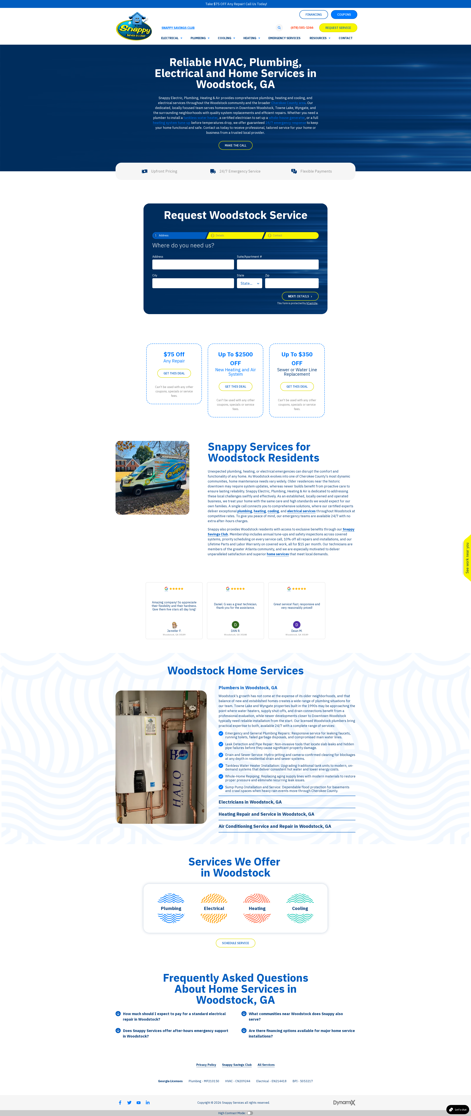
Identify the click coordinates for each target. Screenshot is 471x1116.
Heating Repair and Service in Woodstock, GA (266, 814)
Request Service (338, 28)
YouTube (138, 1102)
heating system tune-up (171, 123)
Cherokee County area (288, 103)
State (240, 275)
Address (157, 256)
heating (260, 511)
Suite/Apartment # (249, 256)
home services (278, 554)
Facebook (120, 1102)
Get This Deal (174, 373)
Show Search (279, 27)
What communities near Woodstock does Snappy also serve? (296, 1016)
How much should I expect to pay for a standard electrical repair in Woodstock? (174, 1016)
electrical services (301, 511)
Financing (314, 14)
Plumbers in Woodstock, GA (248, 688)
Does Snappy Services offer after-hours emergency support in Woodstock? (175, 1033)
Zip (267, 275)
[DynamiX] (344, 1103)
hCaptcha (312, 303)
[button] (319, 38)
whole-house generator (287, 118)
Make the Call (235, 145)
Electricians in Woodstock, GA (250, 802)
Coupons (344, 14)
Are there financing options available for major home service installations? (302, 1033)
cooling (273, 511)
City (154, 275)
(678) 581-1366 (302, 28)
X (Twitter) (129, 1102)
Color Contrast (250, 1113)
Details (299, 296)
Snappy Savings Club (178, 28)
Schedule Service (235, 943)
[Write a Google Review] (166, 589)
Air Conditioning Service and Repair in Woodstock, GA (275, 826)
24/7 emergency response (285, 123)
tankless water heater (200, 118)
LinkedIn (147, 1102)
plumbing (244, 511)
